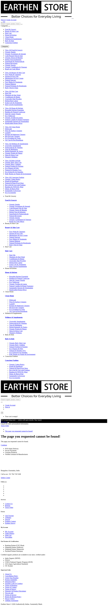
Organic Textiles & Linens (14, 118)
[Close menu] (9, 26)
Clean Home (9, 37)
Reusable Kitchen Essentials (14, 110)
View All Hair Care (11, 91)
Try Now (4, 422)
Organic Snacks (10, 65)
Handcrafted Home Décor (13, 123)
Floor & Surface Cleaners (13, 131)
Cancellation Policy (11, 576)
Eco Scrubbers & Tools (13, 138)
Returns (7, 505)
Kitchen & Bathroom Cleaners (15, 134)
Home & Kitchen (11, 35)
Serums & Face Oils (11, 76)
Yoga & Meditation (11, 149)
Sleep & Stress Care (11, 155)
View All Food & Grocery (14, 50)
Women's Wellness (11, 157)
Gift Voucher (9, 516)
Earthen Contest (10, 521)
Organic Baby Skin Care (13, 162)
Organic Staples (10, 52)
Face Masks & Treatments (13, 82)
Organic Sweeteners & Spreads (15, 54)
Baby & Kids (9, 41)
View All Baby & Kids (12, 160)
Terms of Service (10, 595)
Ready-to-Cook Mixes (12, 69)
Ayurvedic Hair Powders (13, 99)
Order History (9, 533)
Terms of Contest (10, 587)
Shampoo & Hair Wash (13, 95)
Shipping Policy (10, 582)
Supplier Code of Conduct (14, 583)
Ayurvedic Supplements (13, 146)
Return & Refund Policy (13, 597)
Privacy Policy (10, 599)
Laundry (8, 133)
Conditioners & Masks (12, 97)
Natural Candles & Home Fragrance (17, 119)
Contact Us (9, 504)
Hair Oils (8, 93)
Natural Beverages (11, 63)
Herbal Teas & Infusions (13, 59)
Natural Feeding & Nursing (14, 166)
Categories (5, 46)
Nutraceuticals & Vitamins (14, 147)
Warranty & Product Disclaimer (15, 591)
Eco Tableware (10, 116)
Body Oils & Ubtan (11, 88)
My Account (9, 531)
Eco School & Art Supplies (14, 172)
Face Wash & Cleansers (13, 74)
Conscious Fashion (11, 43)
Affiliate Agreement (11, 600)
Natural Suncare (10, 80)
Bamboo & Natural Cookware (15, 112)
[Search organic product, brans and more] (2, 22)
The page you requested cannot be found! (19, 431)
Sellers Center (5, 478)
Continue (4, 445)
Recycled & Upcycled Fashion (15, 185)
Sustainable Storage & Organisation (17, 121)
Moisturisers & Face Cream (14, 78)
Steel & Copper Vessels (13, 114)
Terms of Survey (10, 589)
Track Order (5, 426)
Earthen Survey (10, 523)
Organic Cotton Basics (12, 179)
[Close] (8, 422)
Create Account (11, 20)
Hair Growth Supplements (14, 105)
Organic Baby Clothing (13, 164)
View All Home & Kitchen (14, 108)
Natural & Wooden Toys (13, 170)
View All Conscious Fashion (14, 177)
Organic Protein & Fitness (13, 153)
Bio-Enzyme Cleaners (12, 136)
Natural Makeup (10, 84)
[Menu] (73, 18)
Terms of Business (11, 585)
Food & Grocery (10, 29)
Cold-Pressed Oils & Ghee (14, 56)
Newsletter (8, 537)
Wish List (8, 535)
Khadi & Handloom (11, 181)
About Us (8, 574)
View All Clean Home (12, 127)
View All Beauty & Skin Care (15, 73)
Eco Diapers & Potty (12, 168)
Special (7, 519)
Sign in (3, 20)
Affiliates (8, 517)
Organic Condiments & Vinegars (16, 67)
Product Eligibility (11, 580)
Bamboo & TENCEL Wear (14, 187)
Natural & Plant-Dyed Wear (14, 183)
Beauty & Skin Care (12, 31)
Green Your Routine (11, 578)
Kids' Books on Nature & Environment (18, 174)
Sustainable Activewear (13, 191)
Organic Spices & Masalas (14, 58)
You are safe (9, 593)
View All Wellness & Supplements (16, 144)
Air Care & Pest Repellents (14, 140)
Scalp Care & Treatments (13, 103)
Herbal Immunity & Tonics (14, 151)
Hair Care (8, 33)
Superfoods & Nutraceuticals (14, 61)
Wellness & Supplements (13, 39)
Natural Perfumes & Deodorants (15, 86)
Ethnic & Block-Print (12, 189)
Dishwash (8, 129)
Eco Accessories (10, 192)
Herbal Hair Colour (11, 101)
